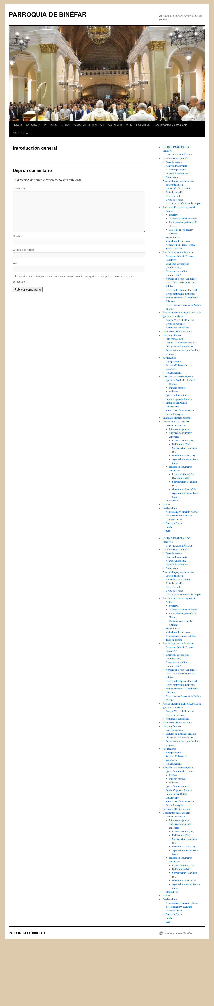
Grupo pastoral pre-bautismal (180, 293)
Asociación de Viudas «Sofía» (181, 244)
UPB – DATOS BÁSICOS (179, 154)
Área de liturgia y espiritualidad (178, 180)
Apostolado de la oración (178, 188)
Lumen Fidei (172, 500)
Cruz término (172, 406)
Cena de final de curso (177, 173)
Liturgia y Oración (172, 335)
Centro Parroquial (174, 414)
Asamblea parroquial (176, 169)
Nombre (17, 236)
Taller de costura (174, 248)
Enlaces (166, 504)
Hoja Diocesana (173, 372)
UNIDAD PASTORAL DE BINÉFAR (82, 125)
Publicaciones (169, 357)
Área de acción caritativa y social (179, 207)
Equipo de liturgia (174, 184)
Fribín (169, 526)
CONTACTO (20, 133)
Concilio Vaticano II (176, 425)
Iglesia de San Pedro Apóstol (180, 380)
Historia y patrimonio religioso (178, 376)
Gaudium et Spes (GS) (183, 455)
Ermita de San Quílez (176, 402)
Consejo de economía (176, 165)
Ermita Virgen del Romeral (179, 399)
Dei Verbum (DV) (181, 444)
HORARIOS (143, 125)
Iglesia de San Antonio (177, 395)
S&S (168, 530)
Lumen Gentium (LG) (183, 440)
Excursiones (172, 177)
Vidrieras (173, 391)
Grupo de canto (173, 195)
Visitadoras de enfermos (178, 241)
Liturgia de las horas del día (179, 346)
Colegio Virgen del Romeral (180, 320)
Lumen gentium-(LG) (183, 474)
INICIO (17, 125)
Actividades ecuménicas (177, 327)
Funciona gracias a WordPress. (179, 933)
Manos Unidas (173, 237)
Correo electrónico (23, 249)
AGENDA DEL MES (120, 125)
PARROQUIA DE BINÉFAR (48, 14)
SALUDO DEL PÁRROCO (41, 125)
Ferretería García (174, 523)
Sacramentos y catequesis (171, 125)
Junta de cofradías (174, 192)
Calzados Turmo (174, 519)
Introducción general (179, 429)
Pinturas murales (177, 387)
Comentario (19, 188)
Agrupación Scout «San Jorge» (181, 278)
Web (15, 263)
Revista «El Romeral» (176, 365)
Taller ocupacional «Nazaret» (183, 218)
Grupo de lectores (174, 199)
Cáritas (169, 210)
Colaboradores (170, 508)
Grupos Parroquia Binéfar (175, 158)
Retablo (173, 383)
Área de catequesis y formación (178, 252)
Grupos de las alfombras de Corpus (183, 203)
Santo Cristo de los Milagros (180, 410)
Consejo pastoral (174, 162)
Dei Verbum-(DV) (181, 477)
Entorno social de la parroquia (177, 331)
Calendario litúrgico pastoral (176, 417)
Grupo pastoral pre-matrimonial (181, 289)
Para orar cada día (174, 338)
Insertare (173, 214)
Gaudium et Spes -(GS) (184, 489)
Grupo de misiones (175, 323)
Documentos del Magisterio (176, 421)
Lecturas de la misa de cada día (181, 342)
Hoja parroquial (173, 361)
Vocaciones (171, 368)
